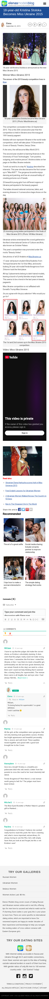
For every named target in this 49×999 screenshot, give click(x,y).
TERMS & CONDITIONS (15, 984)
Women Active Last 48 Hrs (14, 894)
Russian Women (9, 877)
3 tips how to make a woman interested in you (12, 585)
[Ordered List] (17, 619)
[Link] (30, 619)
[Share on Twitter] (22, 509)
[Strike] (14, 619)
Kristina (30, 167)
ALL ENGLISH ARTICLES (10, 988)
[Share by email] (30, 509)
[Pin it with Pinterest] (26, 509)
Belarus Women (9, 889)
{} (33, 619)
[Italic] (8, 619)
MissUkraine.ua (34, 257)
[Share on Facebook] (19, 509)
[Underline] (11, 619)
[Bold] (5, 619)
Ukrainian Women (10, 883)
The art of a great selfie (13, 544)
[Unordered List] (21, 619)
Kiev (4, 82)
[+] (36, 619)
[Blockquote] (24, 619)
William (21, 699)
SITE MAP (43, 988)
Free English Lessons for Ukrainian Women (22, 491)
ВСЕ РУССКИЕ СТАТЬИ (29, 988)
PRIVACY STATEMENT (33, 984)
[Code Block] (27, 619)
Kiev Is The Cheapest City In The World (21, 504)
